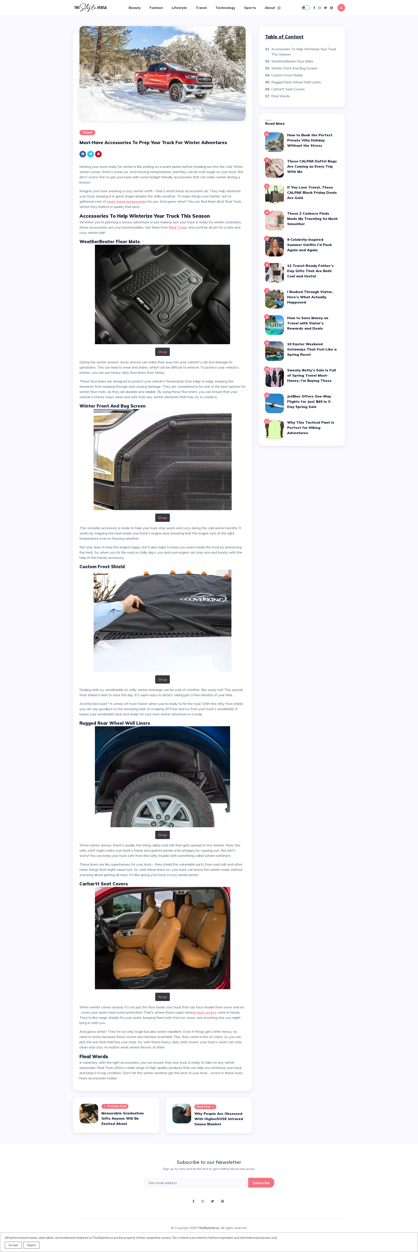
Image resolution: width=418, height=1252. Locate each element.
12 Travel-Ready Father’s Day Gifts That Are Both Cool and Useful (310, 270)
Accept (13, 1245)
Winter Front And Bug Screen (294, 68)
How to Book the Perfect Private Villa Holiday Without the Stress (309, 140)
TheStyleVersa (208, 1228)
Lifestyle (179, 7)
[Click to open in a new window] (314, 7)
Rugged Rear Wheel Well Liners (296, 82)
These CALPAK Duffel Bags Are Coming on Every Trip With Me (312, 166)
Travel (201, 7)
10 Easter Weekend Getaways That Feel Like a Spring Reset (312, 349)
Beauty (135, 7)
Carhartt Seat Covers (288, 89)
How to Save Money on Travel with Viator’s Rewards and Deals (307, 323)
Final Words (280, 96)
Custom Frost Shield (286, 75)
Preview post (117, 1106)
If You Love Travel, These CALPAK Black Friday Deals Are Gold (312, 192)
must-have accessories (127, 201)
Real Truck (178, 227)
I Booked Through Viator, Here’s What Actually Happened (310, 297)
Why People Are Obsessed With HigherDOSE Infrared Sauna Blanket (218, 1118)
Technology (225, 7)
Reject (31, 1245)
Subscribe (261, 1183)
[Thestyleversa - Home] (90, 7)
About (270, 7)
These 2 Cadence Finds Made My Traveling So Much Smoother (312, 218)
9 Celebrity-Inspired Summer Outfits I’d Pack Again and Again (309, 244)
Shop (162, 352)
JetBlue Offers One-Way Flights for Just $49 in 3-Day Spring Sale (309, 401)
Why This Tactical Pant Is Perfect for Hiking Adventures (310, 427)
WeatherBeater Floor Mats (292, 61)
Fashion (156, 7)
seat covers (206, 1012)
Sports (250, 7)
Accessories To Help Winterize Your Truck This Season (303, 51)
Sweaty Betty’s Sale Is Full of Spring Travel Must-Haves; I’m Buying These (311, 375)
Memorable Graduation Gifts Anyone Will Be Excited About (122, 1118)
